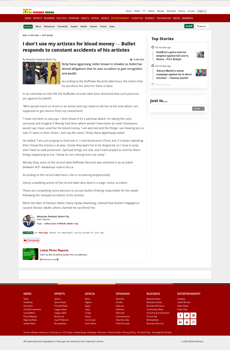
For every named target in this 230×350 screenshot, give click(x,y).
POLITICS (61, 18)
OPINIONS (73, 18)
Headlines (28, 302)
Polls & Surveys (123, 323)
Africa (87, 298)
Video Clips (182, 309)
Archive (28, 26)
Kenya (88, 316)
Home (129, 10)
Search (202, 26)
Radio (137, 10)
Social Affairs (29, 312)
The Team (68, 332)
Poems (103, 26)
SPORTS (37, 18)
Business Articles (154, 302)
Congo (88, 312)
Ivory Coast (90, 319)
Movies (160, 10)
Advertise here (49, 259)
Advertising (80, 332)
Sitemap (92, 332)
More (38, 26)
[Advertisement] (91, 342)
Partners (102, 332)
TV (144, 10)
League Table (60, 312)
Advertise (171, 10)
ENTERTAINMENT (120, 18)
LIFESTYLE (137, 18)
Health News (29, 323)
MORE (197, 108)
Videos (151, 10)
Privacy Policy (129, 332)
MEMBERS (187, 18)
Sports (57, 298)
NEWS (28, 18)
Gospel (74, 26)
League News (60, 309)
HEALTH (85, 18)
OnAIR (189, 26)
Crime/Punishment (32, 309)
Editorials (120, 312)
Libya (87, 309)
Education (28, 305)
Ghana (181, 10)
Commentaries (123, 316)
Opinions (120, 298)
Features (120, 305)
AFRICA (95, 18)
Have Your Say (122, 319)
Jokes (112, 26)
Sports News (60, 302)
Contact (191, 10)
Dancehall (63, 26)
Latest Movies (183, 302)
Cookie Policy (144, 332)
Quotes (93, 26)
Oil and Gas (152, 316)
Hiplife (83, 26)
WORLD (105, 18)
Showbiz (181, 298)
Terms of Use (114, 332)
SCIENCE (149, 18)
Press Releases (30, 316)
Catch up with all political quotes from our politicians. (64, 254)
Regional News (30, 319)
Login (201, 10)
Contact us (56, 332)
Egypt (87, 305)
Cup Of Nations (61, 319)
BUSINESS (49, 18)
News (26, 298)
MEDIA (176, 18)
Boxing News (60, 323)
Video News (182, 305)
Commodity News (155, 309)
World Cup (59, 316)
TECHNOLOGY (163, 18)
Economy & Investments (158, 312)
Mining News (153, 319)
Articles (119, 302)
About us (44, 332)
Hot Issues (47, 35)
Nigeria (88, 302)
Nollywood (49, 26)
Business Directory (155, 323)
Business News (153, 298)
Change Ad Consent (162, 332)
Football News (61, 305)
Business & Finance (155, 305)
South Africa (90, 323)
